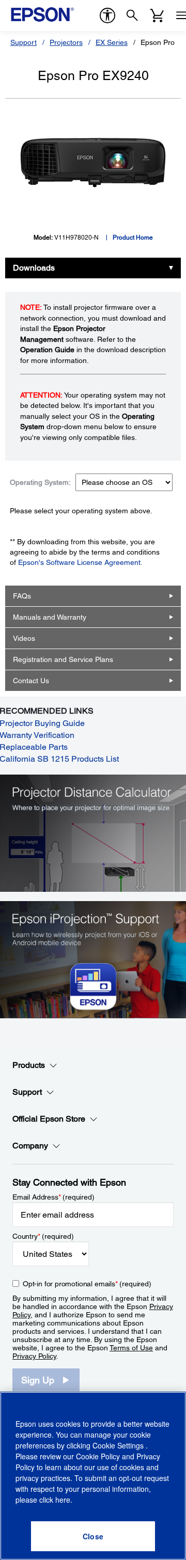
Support (23, 42)
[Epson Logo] (42, 14)
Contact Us (31, 680)
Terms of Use (131, 1348)
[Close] (93, 1536)
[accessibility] (107, 15)
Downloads (34, 268)
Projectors (66, 42)
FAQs (22, 596)
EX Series (112, 42)
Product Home (133, 237)
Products (28, 1065)
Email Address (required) (53, 1197)
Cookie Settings (119, 1445)
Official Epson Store (48, 1119)
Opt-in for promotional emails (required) (87, 1284)
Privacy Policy (34, 1356)
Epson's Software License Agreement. (80, 562)
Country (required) (43, 1236)
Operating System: (40, 482)
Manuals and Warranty (49, 617)
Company (30, 1146)
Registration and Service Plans (63, 659)
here (62, 1499)
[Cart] (157, 15)
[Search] (132, 15)
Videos (24, 638)
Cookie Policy (98, 1456)
